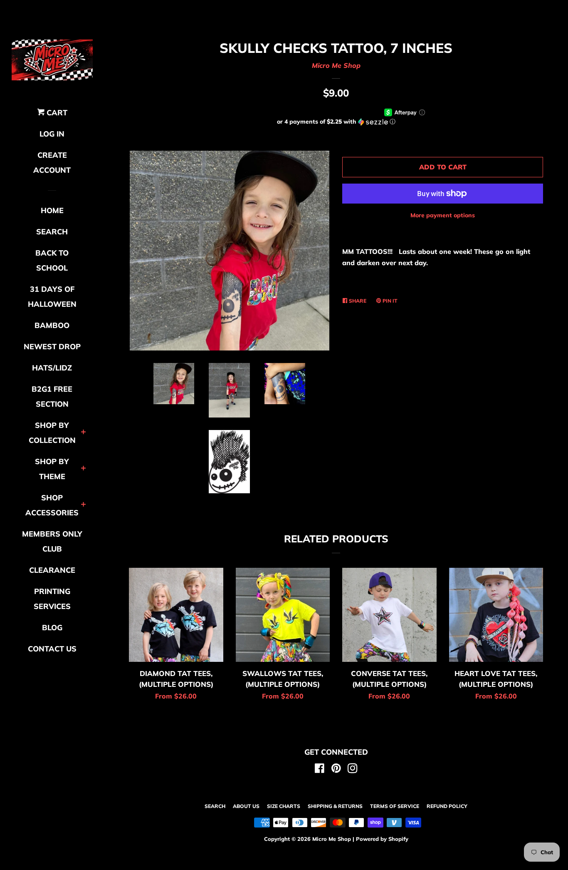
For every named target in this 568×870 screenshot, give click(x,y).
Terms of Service (394, 806)
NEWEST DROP (52, 346)
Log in (52, 134)
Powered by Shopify (382, 838)
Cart (55, 112)
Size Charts (283, 806)
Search (215, 806)
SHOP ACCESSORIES (52, 505)
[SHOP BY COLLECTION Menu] (83, 433)
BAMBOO (52, 325)
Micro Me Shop (336, 65)
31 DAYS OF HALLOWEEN (52, 296)
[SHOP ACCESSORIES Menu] (83, 505)
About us (246, 806)
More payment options (442, 215)
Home (52, 210)
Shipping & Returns (335, 806)
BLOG (52, 627)
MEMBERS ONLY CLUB (52, 541)
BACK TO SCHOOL (52, 260)
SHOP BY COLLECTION (52, 432)
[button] (336, 122)
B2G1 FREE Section (52, 396)
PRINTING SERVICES (52, 599)
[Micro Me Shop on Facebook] (319, 770)
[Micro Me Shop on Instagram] (353, 770)
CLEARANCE (52, 570)
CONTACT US (52, 649)
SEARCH (52, 231)
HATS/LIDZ (52, 368)
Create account (52, 162)
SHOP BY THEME (52, 469)
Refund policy (447, 806)
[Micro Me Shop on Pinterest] (336, 770)
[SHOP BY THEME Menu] (83, 469)
